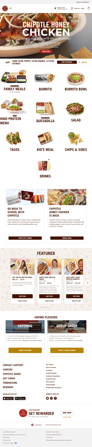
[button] (87, 282)
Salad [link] (76, 120)
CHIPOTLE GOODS (12, 373)
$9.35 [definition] (49, 283)
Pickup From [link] (61, 8)
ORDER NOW (46, 51)
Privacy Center (7, 440)
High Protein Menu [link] (10, 120)
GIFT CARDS (9, 378)
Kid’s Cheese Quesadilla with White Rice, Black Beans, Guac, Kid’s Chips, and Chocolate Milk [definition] (22, 284)
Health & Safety (51, 373)
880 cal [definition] (15, 279)
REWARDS (8, 387)
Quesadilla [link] (45, 121)
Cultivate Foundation (53, 376)
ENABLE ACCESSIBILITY (82, 2)
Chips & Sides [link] (76, 149)
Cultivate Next (51, 379)
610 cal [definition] (42, 283)
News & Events (51, 367)
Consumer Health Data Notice (54, 435)
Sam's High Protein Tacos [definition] (47, 278)
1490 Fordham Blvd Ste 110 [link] (62, 9)
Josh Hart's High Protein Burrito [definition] (73, 278)
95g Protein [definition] (69, 281)
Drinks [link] (45, 176)
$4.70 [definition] (22, 279)
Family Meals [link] (15, 89)
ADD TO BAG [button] (22, 296)
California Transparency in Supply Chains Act (14, 435)
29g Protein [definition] (42, 281)
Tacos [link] (14, 149)
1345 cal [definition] (69, 283)
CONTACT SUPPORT (13, 365)
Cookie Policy (49, 437)
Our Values (49, 365)
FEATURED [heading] (46, 253)
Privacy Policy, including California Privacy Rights (58, 440)
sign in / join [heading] (79, 8)
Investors (49, 370)
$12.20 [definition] (77, 283)
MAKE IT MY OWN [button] (22, 301)
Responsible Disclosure (54, 388)
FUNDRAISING (10, 382)
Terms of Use (6, 437)
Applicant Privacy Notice (52, 432)
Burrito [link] (45, 89)
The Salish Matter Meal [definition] (22, 277)
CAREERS (8, 369)
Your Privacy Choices (8, 443)
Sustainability (50, 385)
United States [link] (38, 425)
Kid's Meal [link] (45, 149)
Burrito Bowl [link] (76, 89)
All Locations (50, 382)
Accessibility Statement (9, 432)
